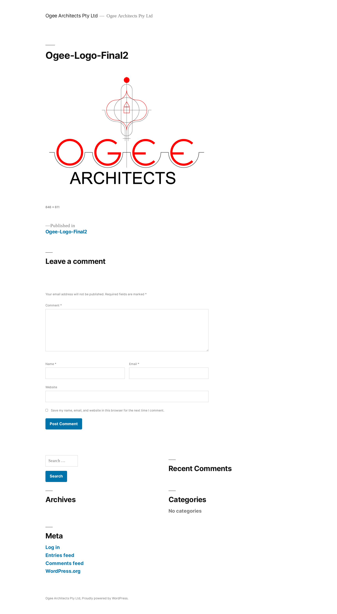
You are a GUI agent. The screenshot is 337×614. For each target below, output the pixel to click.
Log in (52, 547)
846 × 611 (52, 207)
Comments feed (64, 563)
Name (50, 364)
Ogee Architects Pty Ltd (71, 16)
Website (51, 387)
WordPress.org (63, 571)
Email (134, 364)
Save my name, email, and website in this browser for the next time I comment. (107, 410)
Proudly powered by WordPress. (105, 598)
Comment (53, 305)
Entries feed (59, 555)
